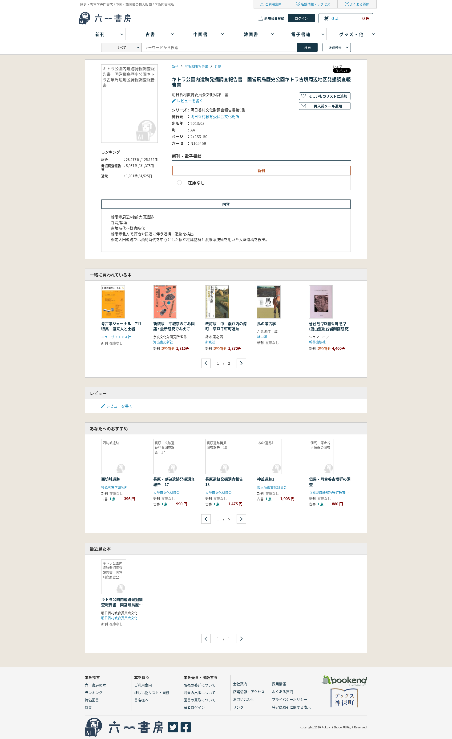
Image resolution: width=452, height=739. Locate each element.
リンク (238, 707)
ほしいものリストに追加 (327, 96)
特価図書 (92, 699)
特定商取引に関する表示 (291, 707)
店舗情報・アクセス (315, 4)
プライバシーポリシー (289, 699)
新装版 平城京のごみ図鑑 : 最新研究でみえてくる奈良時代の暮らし (174, 329)
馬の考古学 (266, 323)
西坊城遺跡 (110, 479)
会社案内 (240, 683)
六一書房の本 (95, 684)
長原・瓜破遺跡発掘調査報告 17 (174, 481)
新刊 (175, 66)
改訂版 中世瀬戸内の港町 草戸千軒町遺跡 (226, 326)
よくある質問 (359, 4)
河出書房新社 (163, 341)
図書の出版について (199, 692)
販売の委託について (199, 684)
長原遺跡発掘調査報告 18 (226, 481)
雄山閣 (262, 336)
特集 (88, 707)
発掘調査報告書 (196, 66)
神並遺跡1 (265, 479)
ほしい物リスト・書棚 (152, 692)
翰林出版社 (317, 341)
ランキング (93, 692)
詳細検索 (335, 47)
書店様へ (141, 699)
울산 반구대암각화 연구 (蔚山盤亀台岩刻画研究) (329, 326)
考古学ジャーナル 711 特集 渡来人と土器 (123, 326)
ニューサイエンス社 (116, 336)
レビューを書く (119, 406)
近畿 (218, 66)
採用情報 (279, 683)
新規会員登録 (274, 18)
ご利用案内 (273, 4)
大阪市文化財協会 (166, 492)
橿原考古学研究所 (114, 487)
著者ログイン (194, 707)
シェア (338, 66)
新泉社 (210, 341)
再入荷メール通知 (328, 105)
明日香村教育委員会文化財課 (214, 116)
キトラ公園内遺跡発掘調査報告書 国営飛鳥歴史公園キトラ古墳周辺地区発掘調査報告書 (122, 607)
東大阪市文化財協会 (272, 487)
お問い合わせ (243, 699)
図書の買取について (199, 699)
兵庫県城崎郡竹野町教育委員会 (332, 492)
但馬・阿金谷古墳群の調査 (330, 481)
